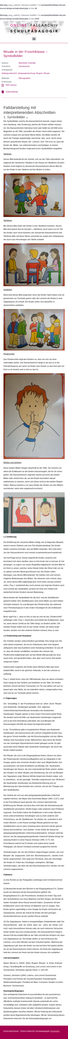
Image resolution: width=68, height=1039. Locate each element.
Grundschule (24, 66)
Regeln (39, 73)
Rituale (46, 73)
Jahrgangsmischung (26, 73)
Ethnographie (24, 78)
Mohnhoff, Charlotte (27, 63)
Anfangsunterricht (9, 73)
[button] (34, 38)
